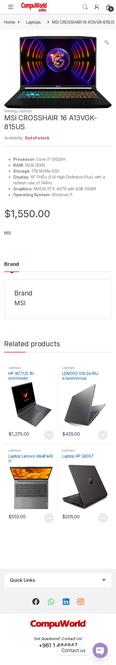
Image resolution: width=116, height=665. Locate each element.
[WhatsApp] (51, 601)
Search (85, 7)
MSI (7, 232)
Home (9, 22)
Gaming (10, 111)
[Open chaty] (100, 650)
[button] (106, 42)
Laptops (33, 22)
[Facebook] (36, 601)
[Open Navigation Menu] (10, 7)
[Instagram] (80, 601)
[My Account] (97, 7)
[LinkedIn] (66, 601)
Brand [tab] (11, 264)
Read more (49, 435)
